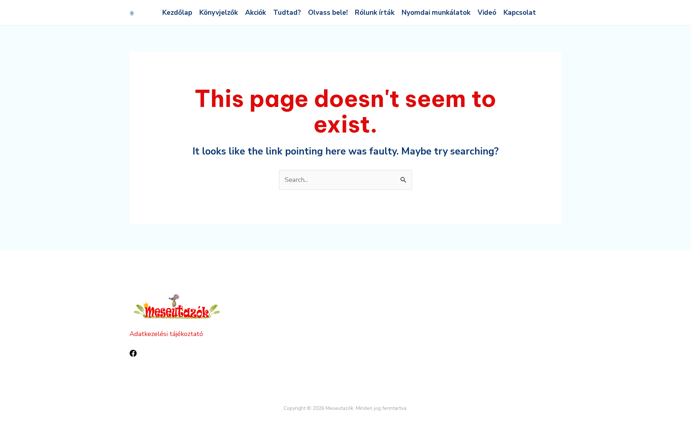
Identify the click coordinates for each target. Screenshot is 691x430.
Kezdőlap (177, 12)
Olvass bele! (328, 12)
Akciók (255, 12)
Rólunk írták (374, 12)
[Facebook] (133, 353)
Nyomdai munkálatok (436, 12)
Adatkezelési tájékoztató (166, 334)
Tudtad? (287, 12)
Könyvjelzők (218, 12)
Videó (487, 12)
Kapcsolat (519, 12)
